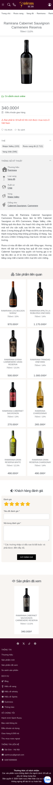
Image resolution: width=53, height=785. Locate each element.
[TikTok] (29, 643)
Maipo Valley (13, 197)
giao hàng (20, 112)
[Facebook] (18, 643)
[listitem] (26, 62)
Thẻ (3, 141)
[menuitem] (10, 146)
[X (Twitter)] (24, 643)
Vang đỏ (11, 179)
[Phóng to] (26, 62)
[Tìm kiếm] (9, 4)
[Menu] (3, 4)
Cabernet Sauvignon (17, 205)
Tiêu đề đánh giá (11, 511)
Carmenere (33, 205)
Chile (10, 188)
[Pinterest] (35, 643)
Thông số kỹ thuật (11, 161)
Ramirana (12, 170)
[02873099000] (14, 4)
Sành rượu (22, 779)
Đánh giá (8, 499)
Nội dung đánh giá (12, 523)
